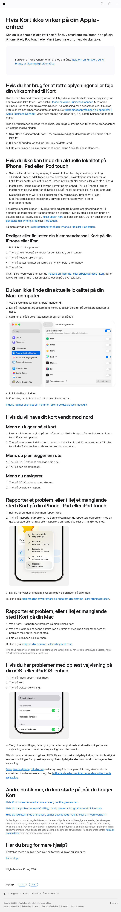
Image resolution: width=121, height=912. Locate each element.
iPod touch (50, 220)
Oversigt (64, 906)
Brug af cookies (77, 906)
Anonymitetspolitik (11, 906)
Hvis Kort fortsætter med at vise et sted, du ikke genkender (41, 802)
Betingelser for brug (30, 906)
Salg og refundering (50, 906)
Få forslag (11, 858)
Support (14, 893)
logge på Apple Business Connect (72, 102)
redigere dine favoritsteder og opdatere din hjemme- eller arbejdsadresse (65, 598)
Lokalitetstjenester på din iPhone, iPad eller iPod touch (62, 226)
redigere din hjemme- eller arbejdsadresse (47, 644)
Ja (22, 884)
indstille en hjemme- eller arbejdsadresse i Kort (76, 273)
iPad (34, 220)
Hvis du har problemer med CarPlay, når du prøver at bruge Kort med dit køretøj (53, 808)
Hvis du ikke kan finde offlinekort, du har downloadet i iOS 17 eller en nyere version (55, 814)
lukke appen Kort (53, 216)
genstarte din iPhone (18, 220)
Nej (33, 884)
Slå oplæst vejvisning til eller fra (24, 769)
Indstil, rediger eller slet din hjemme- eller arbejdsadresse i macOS (46, 404)
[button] (102, 4)
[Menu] (117, 4)
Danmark (114, 903)
